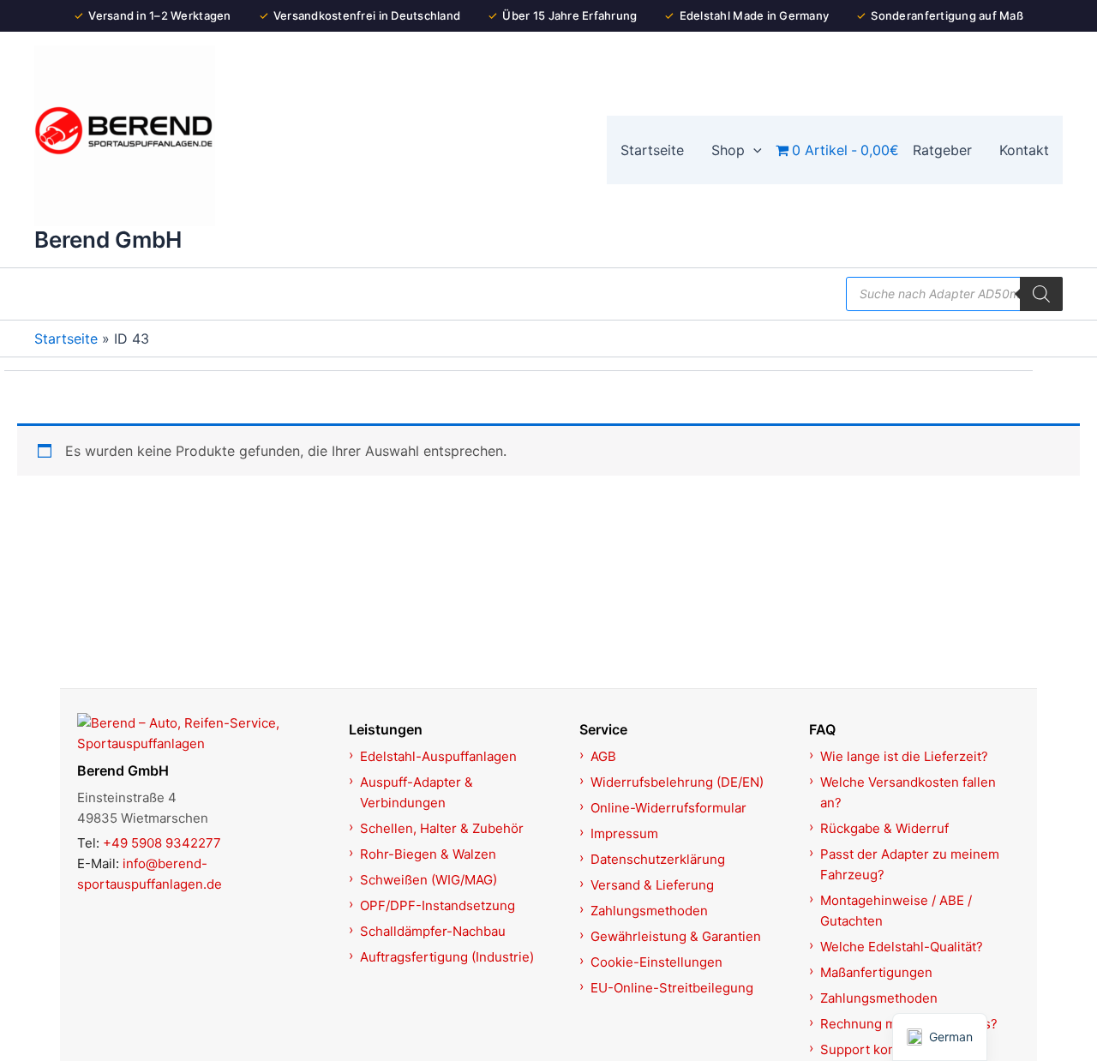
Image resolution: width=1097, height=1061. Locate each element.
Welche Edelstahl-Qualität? (901, 946)
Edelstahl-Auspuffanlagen (438, 756)
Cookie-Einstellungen (656, 962)
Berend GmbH (108, 239)
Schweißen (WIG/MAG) (428, 880)
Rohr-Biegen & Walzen (428, 854)
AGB (603, 756)
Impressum (624, 833)
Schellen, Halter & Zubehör (442, 828)
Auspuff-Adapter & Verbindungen (416, 792)
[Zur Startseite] (203, 733)
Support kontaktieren (885, 1049)
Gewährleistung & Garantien (675, 936)
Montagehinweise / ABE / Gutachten (896, 910)
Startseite (66, 338)
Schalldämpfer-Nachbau (433, 931)
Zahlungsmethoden (649, 910)
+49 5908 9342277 (162, 843)
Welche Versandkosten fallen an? (908, 792)
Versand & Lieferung (652, 885)
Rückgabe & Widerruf (884, 828)
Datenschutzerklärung (657, 859)
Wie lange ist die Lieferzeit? (904, 756)
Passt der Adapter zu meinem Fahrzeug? (909, 864)
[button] (753, 150)
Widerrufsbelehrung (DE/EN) (677, 782)
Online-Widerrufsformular (668, 808)
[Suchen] (1041, 294)
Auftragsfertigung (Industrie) (447, 957)
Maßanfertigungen (876, 972)
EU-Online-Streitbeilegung (671, 988)
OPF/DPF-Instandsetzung (437, 905)
